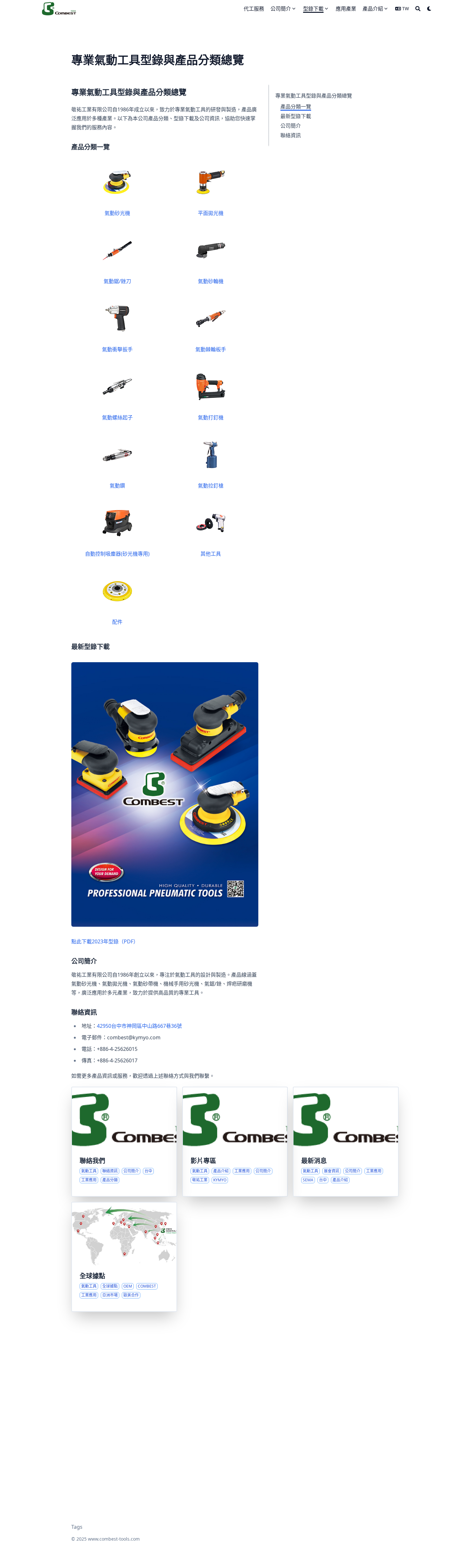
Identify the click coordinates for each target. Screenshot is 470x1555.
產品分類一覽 (295, 106)
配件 (117, 621)
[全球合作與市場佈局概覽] (124, 1256)
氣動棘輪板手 (210, 349)
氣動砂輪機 (210, 281)
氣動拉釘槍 (210, 485)
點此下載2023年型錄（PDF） (104, 941)
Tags (76, 1526)
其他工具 (210, 553)
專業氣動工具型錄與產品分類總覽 (313, 95)
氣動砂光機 (117, 213)
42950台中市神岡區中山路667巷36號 (139, 1025)
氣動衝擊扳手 (117, 349)
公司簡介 (290, 125)
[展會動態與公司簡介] (346, 1141)
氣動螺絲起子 (117, 417)
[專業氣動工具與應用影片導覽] (235, 1141)
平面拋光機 (210, 213)
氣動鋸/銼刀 (117, 281)
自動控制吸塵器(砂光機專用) (117, 553)
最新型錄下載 (295, 116)
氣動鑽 (117, 485)
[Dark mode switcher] (429, 8)
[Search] (417, 8)
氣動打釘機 (210, 417)
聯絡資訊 (290, 135)
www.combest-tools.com (114, 1539)
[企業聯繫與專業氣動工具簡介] (124, 1141)
